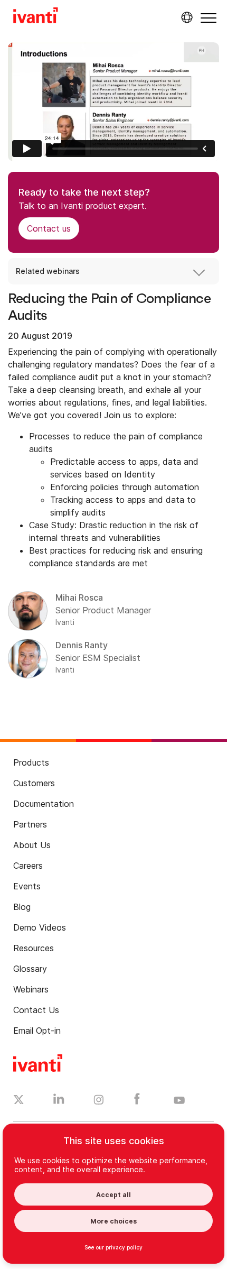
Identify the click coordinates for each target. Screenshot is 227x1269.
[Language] (185, 17)
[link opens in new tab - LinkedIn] (58, 1101)
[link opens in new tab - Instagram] (98, 1101)
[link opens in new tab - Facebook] (137, 1101)
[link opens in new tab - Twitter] (18, 1101)
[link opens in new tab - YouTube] (179, 1101)
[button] (208, 17)
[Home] (35, 16)
